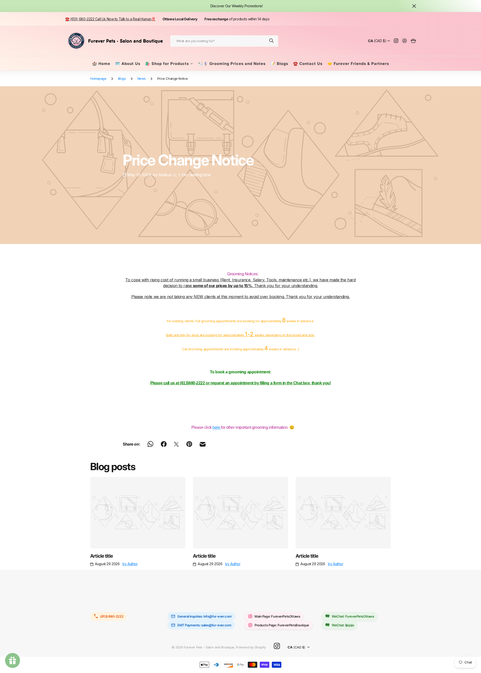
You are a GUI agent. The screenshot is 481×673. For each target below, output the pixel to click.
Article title (101, 556)
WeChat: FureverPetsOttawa (353, 616)
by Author (130, 564)
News (142, 78)
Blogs (122, 78)
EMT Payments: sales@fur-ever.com (204, 625)
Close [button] (414, 6)
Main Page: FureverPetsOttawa (277, 616)
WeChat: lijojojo (343, 625)
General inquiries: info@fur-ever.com (204, 616)
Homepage (98, 78)
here (216, 427)
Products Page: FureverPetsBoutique (282, 625)
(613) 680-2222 (111, 616)
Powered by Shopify (251, 647)
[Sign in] (404, 41)
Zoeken (272, 41)
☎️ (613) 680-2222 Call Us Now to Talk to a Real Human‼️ (110, 19)
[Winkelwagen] (413, 41)
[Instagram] (277, 646)
